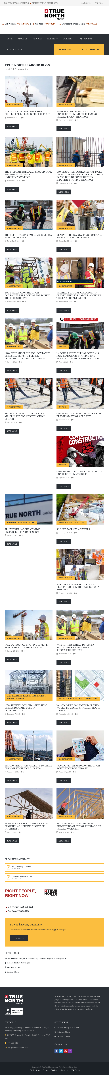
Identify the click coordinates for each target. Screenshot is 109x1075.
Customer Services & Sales (22, 876)
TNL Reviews (34, 1070)
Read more (12, 126)
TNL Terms (75, 1070)
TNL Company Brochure (21, 866)
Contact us (19, 938)
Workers (54, 1070)
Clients (45, 1070)
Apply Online (86, 3)
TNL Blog (99, 3)
